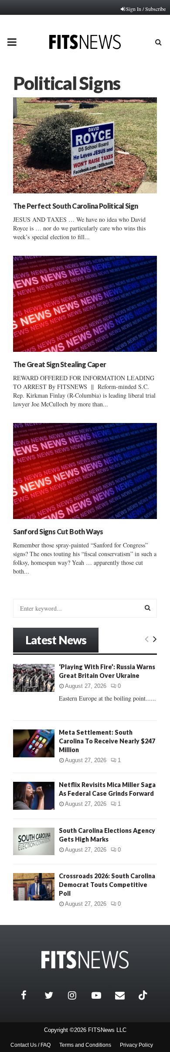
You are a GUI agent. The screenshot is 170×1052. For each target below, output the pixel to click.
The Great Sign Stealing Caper (59, 364)
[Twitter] (54, 995)
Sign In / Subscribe (146, 8)
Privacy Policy (136, 1045)
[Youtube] (101, 995)
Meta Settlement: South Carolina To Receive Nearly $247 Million (107, 741)
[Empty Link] (146, 638)
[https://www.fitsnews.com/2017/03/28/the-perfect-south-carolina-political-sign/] (85, 145)
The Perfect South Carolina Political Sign (75, 206)
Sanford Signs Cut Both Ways (58, 531)
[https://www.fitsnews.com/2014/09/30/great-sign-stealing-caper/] (85, 304)
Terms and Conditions (85, 1045)
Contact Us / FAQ (30, 1045)
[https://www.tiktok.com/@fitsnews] (144, 995)
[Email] (124, 995)
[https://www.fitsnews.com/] (85, 960)
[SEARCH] (147, 607)
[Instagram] (77, 995)
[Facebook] (30, 995)
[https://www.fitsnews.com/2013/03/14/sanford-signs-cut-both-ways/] (85, 471)
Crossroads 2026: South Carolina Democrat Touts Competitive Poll (107, 884)
